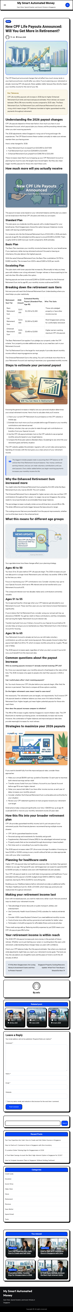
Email (8, 1083)
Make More (9, 1189)
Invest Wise (9, 1184)
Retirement (9, 1199)
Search (64, 1123)
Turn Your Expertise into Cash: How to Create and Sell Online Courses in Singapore (33, 1140)
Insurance (8, 1179)
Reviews (8, 1204)
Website (8, 1092)
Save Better (9, 1209)
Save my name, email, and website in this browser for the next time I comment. (33, 1101)
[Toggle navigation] (4, 5)
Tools (7, 1219)
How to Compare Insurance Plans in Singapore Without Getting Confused (30, 1160)
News (8, 21)
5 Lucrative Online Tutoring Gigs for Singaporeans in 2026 (24, 1150)
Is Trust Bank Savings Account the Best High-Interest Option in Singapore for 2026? (33, 1155)
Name (8, 1074)
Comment (9, 1043)
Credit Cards (9, 1174)
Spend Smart (9, 1214)
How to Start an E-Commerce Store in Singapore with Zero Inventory (28, 1145)
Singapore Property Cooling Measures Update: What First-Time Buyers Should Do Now (51, 968)
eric (14, 37)
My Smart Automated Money (36, 3)
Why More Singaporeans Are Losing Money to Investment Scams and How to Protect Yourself (21, 968)
